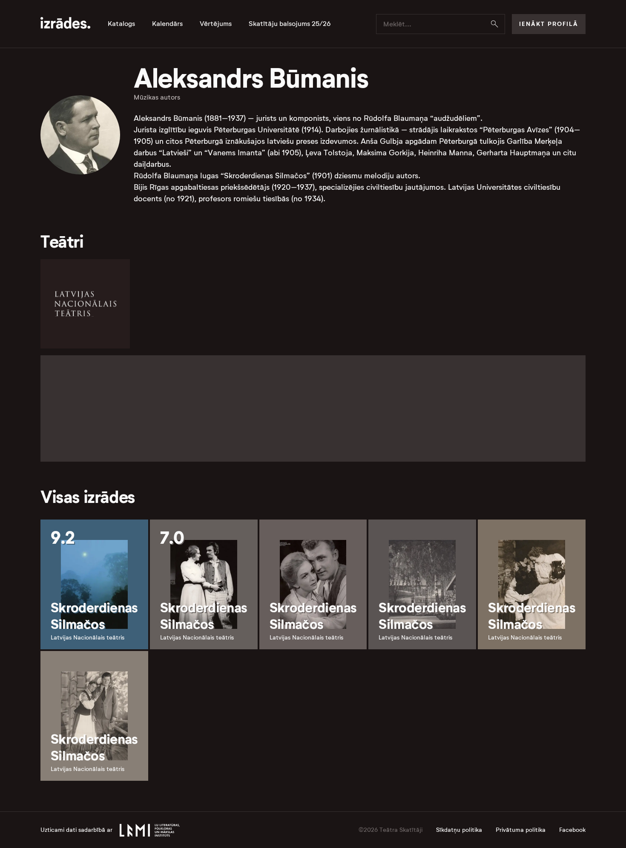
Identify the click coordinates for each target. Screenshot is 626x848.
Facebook (572, 830)
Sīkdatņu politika (459, 830)
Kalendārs (167, 23)
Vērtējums (216, 23)
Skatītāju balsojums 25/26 (290, 23)
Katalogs (121, 23)
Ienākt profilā (548, 24)
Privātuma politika (521, 830)
